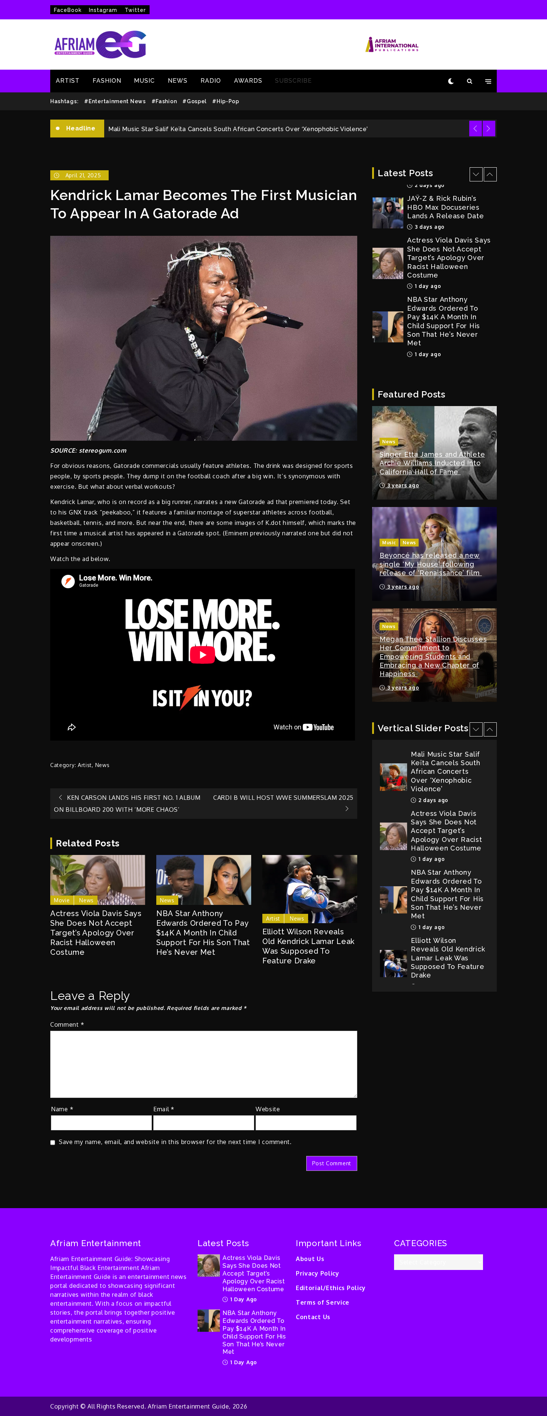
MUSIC (144, 80)
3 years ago (402, 485)
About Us (310, 1259)
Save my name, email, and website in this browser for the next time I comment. (175, 1142)
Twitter (135, 10)
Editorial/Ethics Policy (331, 1288)
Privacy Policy (317, 1273)
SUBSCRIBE (293, 80)
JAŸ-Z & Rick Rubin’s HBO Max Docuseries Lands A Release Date (206, 129)
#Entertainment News (114, 101)
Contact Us (313, 1317)
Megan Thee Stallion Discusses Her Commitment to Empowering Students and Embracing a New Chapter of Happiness (433, 656)
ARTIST (68, 80)
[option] (300, 128)
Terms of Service (322, 1302)
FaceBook (67, 10)
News (102, 765)
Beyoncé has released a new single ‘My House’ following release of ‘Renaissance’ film (431, 564)
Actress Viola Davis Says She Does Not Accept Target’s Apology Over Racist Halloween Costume (96, 933)
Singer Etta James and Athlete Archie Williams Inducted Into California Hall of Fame (432, 463)
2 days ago (429, 345)
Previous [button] (475, 128)
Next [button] (489, 128)
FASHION (107, 80)
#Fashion (164, 101)
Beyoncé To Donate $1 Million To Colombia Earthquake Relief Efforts (447, 953)
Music (389, 542)
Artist (85, 765)
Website (268, 1109)
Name (62, 1109)
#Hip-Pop (225, 101)
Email (164, 1109)
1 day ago (427, 227)
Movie (62, 900)
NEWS (178, 80)
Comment (67, 1024)
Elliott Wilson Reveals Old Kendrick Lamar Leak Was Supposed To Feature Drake (308, 946)
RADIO (211, 80)
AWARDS (248, 80)
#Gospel (194, 101)
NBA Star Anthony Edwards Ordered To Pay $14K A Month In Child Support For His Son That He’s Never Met (203, 933)
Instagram (103, 10)
